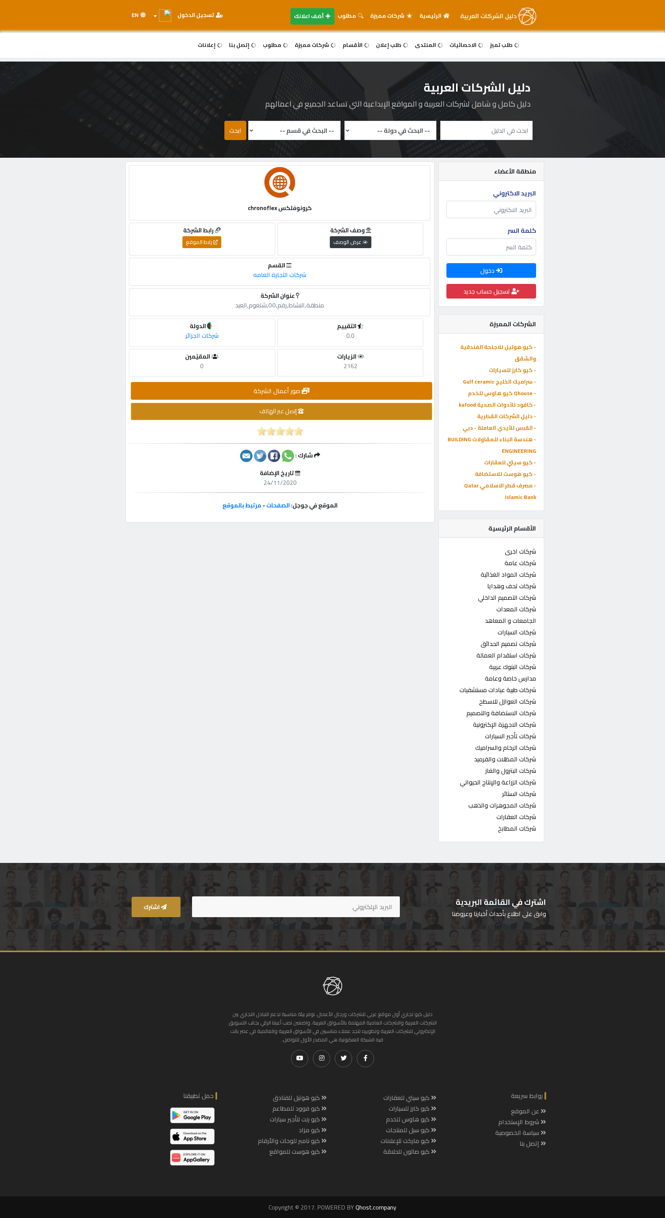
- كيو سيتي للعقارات (510, 462)
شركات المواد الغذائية (508, 574)
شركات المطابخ (517, 828)
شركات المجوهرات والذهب (502, 805)
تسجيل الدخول (196, 15)
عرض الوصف (348, 242)
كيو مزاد (310, 1130)
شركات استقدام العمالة (506, 655)
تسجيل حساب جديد (487, 291)
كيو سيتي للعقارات (407, 1097)
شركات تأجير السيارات (510, 736)
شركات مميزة (388, 16)
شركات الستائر (519, 793)
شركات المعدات (516, 609)
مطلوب (347, 16)
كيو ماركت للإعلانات (406, 1140)
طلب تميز (502, 45)
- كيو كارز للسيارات (512, 370)
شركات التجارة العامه (279, 274)
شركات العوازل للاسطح (507, 701)
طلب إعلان (389, 45)
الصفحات (278, 505)
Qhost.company (376, 1207)
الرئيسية (431, 16)
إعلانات (207, 45)
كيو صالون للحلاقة (407, 1151)
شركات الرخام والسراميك (505, 747)
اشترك (152, 907)
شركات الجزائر (202, 335)
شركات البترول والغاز (510, 770)
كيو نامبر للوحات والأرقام (289, 1140)
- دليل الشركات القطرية (506, 416)
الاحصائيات (463, 45)
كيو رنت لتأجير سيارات (295, 1119)
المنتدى (426, 45)
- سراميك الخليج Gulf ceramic (499, 382)
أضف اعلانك (309, 16)
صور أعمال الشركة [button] (278, 391)
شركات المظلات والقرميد (505, 759)
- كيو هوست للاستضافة (505, 474)
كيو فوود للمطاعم (296, 1108)
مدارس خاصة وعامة (510, 678)
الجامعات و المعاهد (510, 620)
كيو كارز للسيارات (410, 1108)
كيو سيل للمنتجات (408, 1130)
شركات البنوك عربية (512, 666)
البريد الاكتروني (514, 193)
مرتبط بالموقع (241, 505)
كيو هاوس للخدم (408, 1119)
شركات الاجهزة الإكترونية (504, 724)
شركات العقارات (516, 817)
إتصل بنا (240, 45)
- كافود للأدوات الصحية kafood (497, 405)
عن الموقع (526, 1111)
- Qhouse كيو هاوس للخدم (502, 393)
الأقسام (353, 45)
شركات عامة (520, 563)
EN (136, 15)
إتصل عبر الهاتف (278, 411)
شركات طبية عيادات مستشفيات (497, 690)
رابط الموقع (199, 242)
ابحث (235, 130)
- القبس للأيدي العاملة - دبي (499, 428)
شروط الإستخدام (519, 1121)
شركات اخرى (520, 551)
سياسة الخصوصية (518, 1132)
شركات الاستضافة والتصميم (501, 713)
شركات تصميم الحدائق (508, 643)
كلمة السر (522, 230)
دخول (488, 270)
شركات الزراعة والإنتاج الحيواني (498, 782)
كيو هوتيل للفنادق (297, 1097)
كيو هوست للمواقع (295, 1151)
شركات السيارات (517, 632)
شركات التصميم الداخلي (507, 597)
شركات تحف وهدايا (511, 586)
